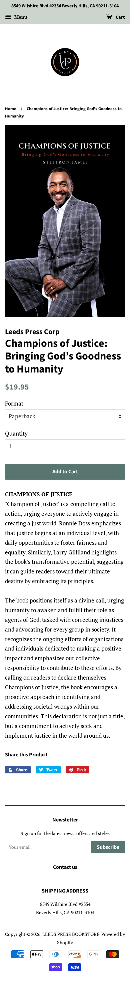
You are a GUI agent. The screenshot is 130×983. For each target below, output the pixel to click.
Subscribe (108, 847)
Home (10, 109)
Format (14, 403)
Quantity (16, 433)
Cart (120, 17)
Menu (20, 17)
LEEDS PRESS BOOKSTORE (70, 934)
